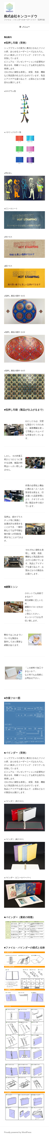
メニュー (26, 27)
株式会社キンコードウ (20, 16)
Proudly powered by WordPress (17, 1132)
